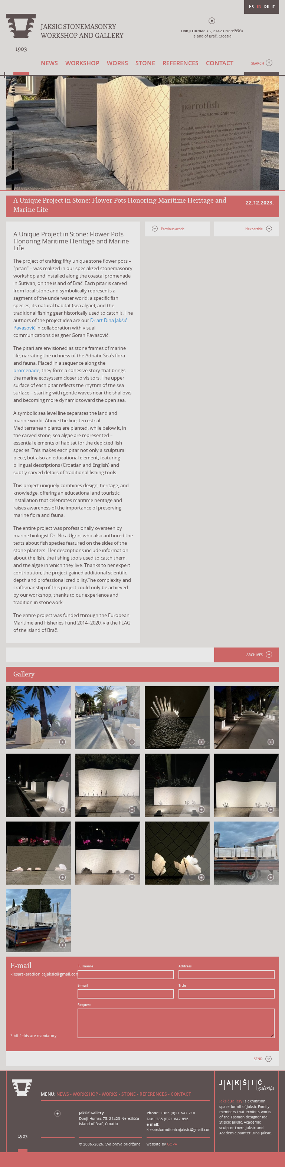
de (266, 6)
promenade (26, 370)
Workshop (82, 63)
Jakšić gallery (230, 1101)
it (273, 6)
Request (84, 1005)
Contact (219, 63)
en (259, 6)
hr (251, 6)
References (181, 63)
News (49, 63)
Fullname (85, 966)
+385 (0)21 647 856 (171, 1119)
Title (182, 985)
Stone (145, 63)
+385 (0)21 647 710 (178, 1113)
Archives (254, 655)
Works (117, 63)
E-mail (83, 985)
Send (258, 1059)
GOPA (172, 1144)
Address (184, 966)
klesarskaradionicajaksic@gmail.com (44, 974)
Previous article (172, 229)
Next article (254, 229)
